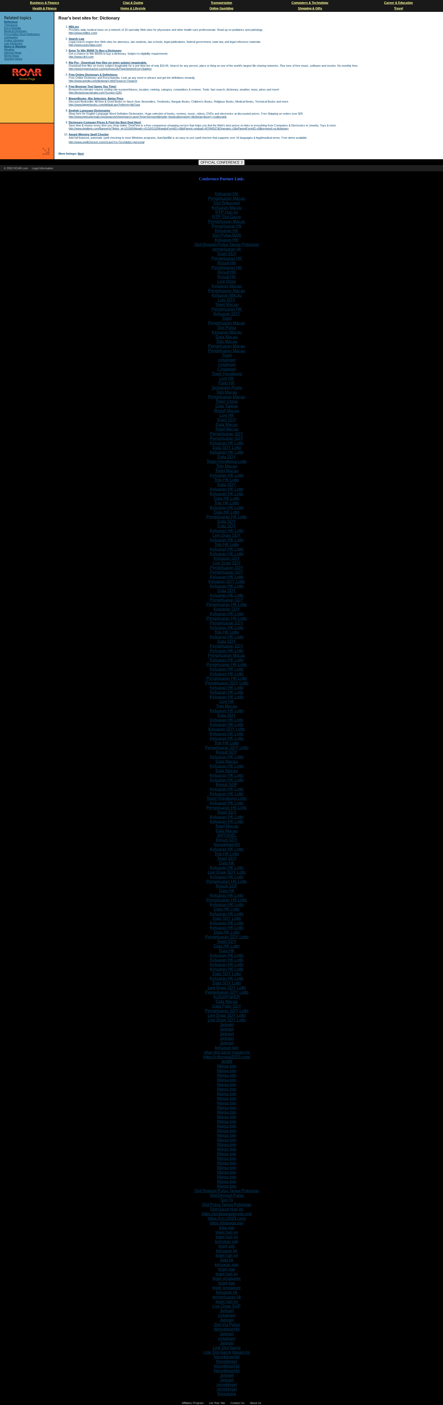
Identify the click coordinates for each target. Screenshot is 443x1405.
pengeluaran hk (227, 249)
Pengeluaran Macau (226, 198)
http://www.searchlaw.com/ (85, 44)
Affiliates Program (193, 1402)
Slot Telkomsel (226, 203)
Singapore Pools (227, 387)
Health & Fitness (45, 8)
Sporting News (13, 58)
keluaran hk (226, 1251)
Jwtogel (227, 1024)
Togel (227, 318)
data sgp (227, 1227)
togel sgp (226, 1269)
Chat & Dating (133, 3)
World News (11, 55)
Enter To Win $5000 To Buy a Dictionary (95, 50)
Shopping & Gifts (310, 8)
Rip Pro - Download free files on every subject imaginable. (108, 62)
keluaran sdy (226, 1047)
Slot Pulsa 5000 (226, 235)
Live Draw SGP (227, 1306)
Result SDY (226, 752)
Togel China (227, 401)
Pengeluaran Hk (226, 226)
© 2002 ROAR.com (16, 168)
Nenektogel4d (226, 1329)
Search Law (76, 38)
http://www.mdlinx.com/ (83, 32)
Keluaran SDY (227, 314)
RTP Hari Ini (226, 212)
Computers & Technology (309, 3)
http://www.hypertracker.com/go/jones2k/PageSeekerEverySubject (110, 68)
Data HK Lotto (226, 498)
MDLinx (74, 26)
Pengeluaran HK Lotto (226, 517)
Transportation (221, 3)
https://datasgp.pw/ (227, 1223)
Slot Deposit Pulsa (227, 1195)
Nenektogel (226, 1361)
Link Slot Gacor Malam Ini (226, 1352)
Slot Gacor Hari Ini (226, 1209)
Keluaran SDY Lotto (226, 581)
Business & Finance (44, 3)
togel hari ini (227, 1232)
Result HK (226, 263)
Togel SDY (227, 254)
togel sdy (226, 1246)
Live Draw (226, 281)
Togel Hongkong (227, 374)
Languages (11, 37)
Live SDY (226, 300)
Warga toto (226, 1066)
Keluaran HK (226, 194)
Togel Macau (226, 304)
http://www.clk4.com (81, 56)
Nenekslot (226, 1394)
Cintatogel (226, 369)
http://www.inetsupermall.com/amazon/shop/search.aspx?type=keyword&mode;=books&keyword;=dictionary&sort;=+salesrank (148, 116)
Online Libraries (14, 40)
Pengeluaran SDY (226, 434)
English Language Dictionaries (89, 110)
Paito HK (226, 383)
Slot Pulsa (226, 327)
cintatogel (227, 360)
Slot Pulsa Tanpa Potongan (226, 1204)
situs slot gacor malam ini (227, 1052)
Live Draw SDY (227, 535)
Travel (398, 8)
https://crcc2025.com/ (227, 1218)
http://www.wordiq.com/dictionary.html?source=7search (103, 80)
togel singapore (227, 1278)
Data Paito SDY (226, 1006)
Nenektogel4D (227, 844)
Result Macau (226, 410)
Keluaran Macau (227, 207)
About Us (255, 1402)
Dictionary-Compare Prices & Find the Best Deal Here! (105, 122)
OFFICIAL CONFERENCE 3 (221, 162)
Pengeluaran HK (227, 258)
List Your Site (217, 1402)
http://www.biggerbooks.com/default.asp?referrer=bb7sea (104, 104)
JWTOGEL (227, 835)
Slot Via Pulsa (227, 1324)
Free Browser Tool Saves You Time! (92, 86)
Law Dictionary (13, 43)
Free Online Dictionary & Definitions (93, 74)
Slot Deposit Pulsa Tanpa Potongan (226, 244)
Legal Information (42, 168)
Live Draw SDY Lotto (227, 872)
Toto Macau (226, 341)
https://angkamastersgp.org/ (227, 1214)
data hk (226, 1260)
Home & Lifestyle (133, 8)
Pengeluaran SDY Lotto (226, 683)
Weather (9, 49)
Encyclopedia (12, 27)
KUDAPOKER (227, 997)
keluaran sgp (226, 1264)
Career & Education (398, 3)
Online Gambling (221, 8)
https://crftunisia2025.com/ (226, 1057)
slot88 (226, 1061)
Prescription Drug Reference (22, 34)
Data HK (227, 863)
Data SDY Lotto (227, 447)
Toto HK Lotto (226, 480)
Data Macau (227, 337)
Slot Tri (226, 1200)
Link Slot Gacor (227, 1348)
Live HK (226, 378)
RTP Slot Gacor (226, 217)
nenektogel (227, 1384)
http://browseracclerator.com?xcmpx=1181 (95, 92)
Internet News (13, 52)
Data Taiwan (226, 406)
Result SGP (226, 784)
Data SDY (226, 457)
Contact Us (237, 1402)
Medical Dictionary (15, 31)
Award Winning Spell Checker (89, 134)
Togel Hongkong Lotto (227, 461)
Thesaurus (11, 24)
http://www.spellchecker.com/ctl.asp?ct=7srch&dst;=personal (106, 142)
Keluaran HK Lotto (227, 443)
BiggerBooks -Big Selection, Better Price (96, 98)
